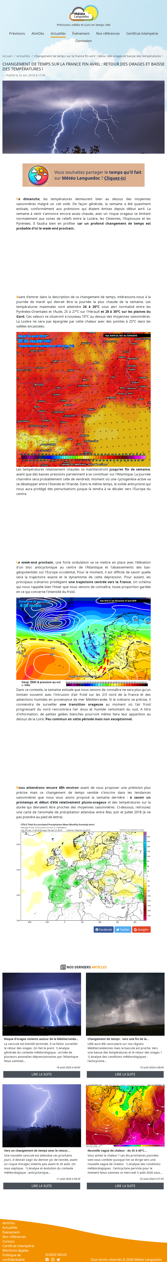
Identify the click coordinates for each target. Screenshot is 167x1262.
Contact (8, 1241)
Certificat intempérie (142, 33)
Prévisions (17, 33)
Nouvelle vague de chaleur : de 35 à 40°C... (117, 1150)
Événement (81, 33)
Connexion (83, 41)
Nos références (108, 33)
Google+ (143, 929)
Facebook (105, 929)
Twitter (124, 929)
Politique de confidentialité (13, 1257)
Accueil (7, 56)
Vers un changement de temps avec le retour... (37, 1150)
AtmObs (38, 33)
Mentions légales (15, 1250)
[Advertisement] (83, 262)
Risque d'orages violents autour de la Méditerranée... (41, 1039)
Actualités (58, 33)
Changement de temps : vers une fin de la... (118, 1039)
